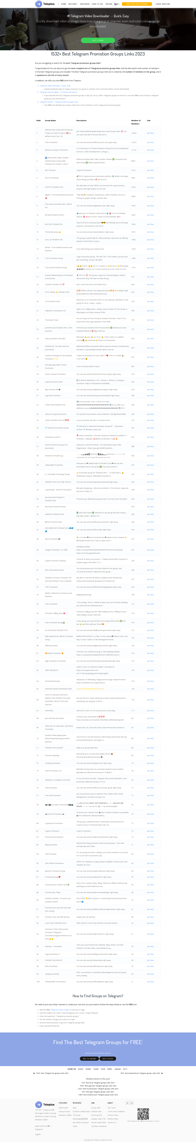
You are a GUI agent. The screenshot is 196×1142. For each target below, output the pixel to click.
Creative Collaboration (81, 1111)
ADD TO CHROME (89, 1059)
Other (75, 1126)
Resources (85, 4)
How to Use (97, 4)
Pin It (125, 1069)
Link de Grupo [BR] (98, 1122)
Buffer (109, 1069)
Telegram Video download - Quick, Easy (55, 86)
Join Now (150, 133)
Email (103, 1069)
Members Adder (65, 1115)
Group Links (95, 1108)
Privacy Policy (113, 1115)
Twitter (80, 1069)
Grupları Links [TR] (98, 1119)
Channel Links (96, 1111)
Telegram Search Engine (59, 1010)
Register (166, 4)
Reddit (88, 1069)
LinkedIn (117, 1069)
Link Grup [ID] (96, 1115)
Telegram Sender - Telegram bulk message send (59, 102)
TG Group (77, 1115)
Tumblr (96, 1069)
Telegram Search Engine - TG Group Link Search (58, 92)
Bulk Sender (63, 1108)
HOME (63, 4)
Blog (74, 1108)
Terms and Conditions (116, 1111)
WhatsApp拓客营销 (80, 1119)
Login (158, 4)
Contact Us (112, 1122)
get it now (98, 40)
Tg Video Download (99, 1126)
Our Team (112, 1108)
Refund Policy (113, 1119)
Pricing (109, 4)
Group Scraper (64, 1111)
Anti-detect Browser (81, 1122)
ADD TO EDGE (108, 1059)
